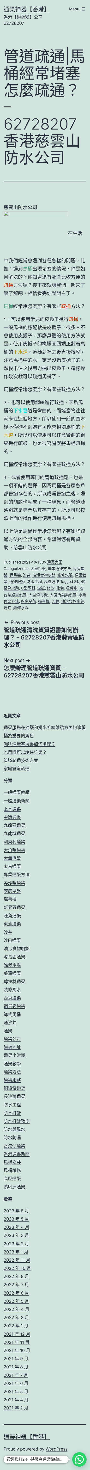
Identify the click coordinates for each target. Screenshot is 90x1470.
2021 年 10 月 (17, 1350)
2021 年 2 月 (16, 1407)
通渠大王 (54, 562)
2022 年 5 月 (16, 1301)
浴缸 (7, 607)
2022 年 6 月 (16, 1293)
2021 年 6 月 (16, 1383)
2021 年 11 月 (17, 1342)
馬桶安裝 (12, 1162)
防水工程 (34, 581)
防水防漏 (12, 1137)
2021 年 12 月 (17, 1334)
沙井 (26, 575)
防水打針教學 (17, 1121)
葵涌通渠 (12, 973)
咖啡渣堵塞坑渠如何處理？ (29, 744)
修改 (50, 588)
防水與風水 (14, 1129)
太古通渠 (12, 866)
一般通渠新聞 (17, 800)
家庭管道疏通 (17, 768)
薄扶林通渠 (14, 981)
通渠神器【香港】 (27, 9)
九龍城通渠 (14, 833)
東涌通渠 (12, 923)
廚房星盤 (28, 601)
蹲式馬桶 (12, 1014)
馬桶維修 (12, 1170)
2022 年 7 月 (16, 1284)
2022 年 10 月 (17, 1268)
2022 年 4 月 (16, 1309)
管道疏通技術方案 (21, 760)
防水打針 (12, 1113)
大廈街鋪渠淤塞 (63, 594)
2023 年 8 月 (16, 1210)
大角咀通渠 (14, 850)
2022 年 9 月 (16, 1276)
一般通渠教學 (17, 792)
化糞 (60, 588)
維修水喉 (65, 575)
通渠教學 (12, 1063)
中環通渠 (12, 817)
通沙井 (10, 1022)
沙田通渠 (12, 940)
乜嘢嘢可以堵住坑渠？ (25, 752)
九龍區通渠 (14, 825)
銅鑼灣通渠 (14, 1088)
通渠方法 (12, 1071)
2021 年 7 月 (16, 1375)
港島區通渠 (14, 956)
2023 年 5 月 (16, 1219)
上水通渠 (12, 809)
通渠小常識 (14, 1055)
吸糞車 (72, 588)
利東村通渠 (14, 841)
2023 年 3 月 (16, 1235)
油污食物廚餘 (43, 575)
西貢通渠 (12, 997)
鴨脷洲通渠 (14, 1186)
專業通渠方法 (59, 568)
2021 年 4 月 (16, 1399)
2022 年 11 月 (17, 1260)
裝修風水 (12, 989)
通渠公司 (12, 1039)
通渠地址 (12, 1047)
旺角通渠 (12, 915)
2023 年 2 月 (16, 1243)
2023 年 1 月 (16, 1251)
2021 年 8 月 (16, 1366)
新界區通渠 (14, 907)
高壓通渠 (51, 581)
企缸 (41, 588)
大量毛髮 (38, 568)
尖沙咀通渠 (14, 883)
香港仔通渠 (14, 1145)
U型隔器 (28, 588)
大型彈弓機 (38, 594)
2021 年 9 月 (16, 1358)
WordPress (56, 1448)
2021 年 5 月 (16, 1391)
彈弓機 (15, 575)
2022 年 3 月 (16, 1317)
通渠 (8, 1030)
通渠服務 (17, 581)
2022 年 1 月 (16, 1325)
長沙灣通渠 (14, 1096)
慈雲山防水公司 (30, 547)
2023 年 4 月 (16, 1227)
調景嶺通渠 (14, 1006)
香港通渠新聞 (17, 1154)
